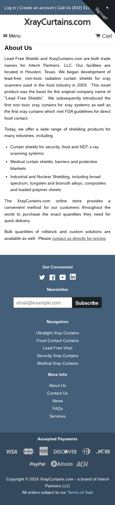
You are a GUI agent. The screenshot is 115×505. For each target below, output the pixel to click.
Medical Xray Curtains (57, 363)
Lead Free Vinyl (57, 348)
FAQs (57, 408)
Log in (10, 7)
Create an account (36, 7)
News (57, 400)
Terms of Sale (80, 492)
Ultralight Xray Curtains (57, 332)
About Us (57, 385)
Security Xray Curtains (57, 355)
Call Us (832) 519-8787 (79, 7)
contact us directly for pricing (79, 238)
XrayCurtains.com (57, 21)
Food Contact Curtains (58, 340)
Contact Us (57, 393)
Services (57, 416)
